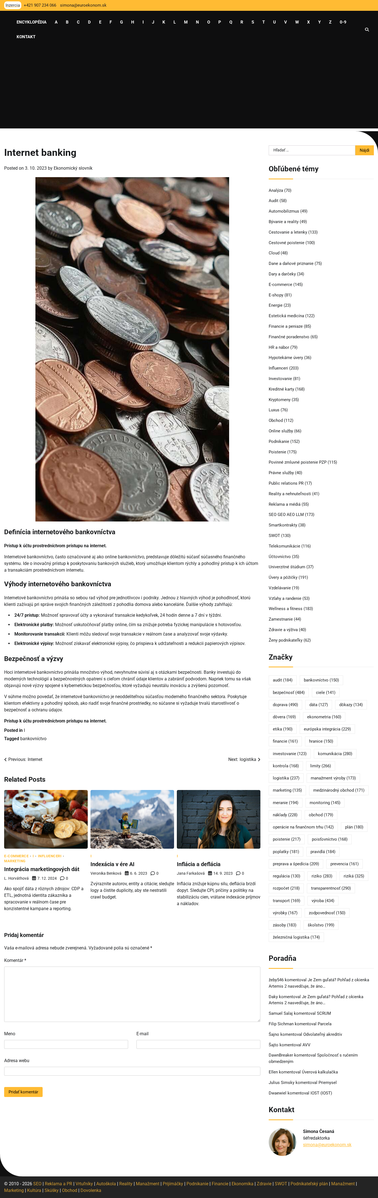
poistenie (287, 839)
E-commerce (16, 856)
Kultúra (34, 1190)
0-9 (343, 22)
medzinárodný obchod (338, 790)
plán (354, 827)
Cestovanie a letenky (288, 232)
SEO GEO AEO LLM (286, 514)
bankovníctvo (33, 738)
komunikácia (335, 753)
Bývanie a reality (284, 221)
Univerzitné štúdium (287, 566)
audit (282, 680)
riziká (354, 876)
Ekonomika (242, 1183)
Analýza (276, 190)
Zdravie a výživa (283, 629)
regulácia (286, 876)
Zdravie (264, 1183)
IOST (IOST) (321, 1093)
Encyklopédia (31, 22)
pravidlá (322, 851)
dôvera (284, 716)
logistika (286, 778)
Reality (126, 1183)
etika (282, 729)
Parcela (325, 1023)
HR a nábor (279, 347)
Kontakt (26, 36)
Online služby (281, 430)
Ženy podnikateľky (285, 640)
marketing (287, 790)
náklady (285, 814)
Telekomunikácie (284, 546)
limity (320, 765)
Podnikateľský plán (309, 1183)
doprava (285, 704)
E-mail (142, 1033)
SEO (37, 1183)
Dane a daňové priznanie (291, 263)
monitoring (325, 802)
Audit (273, 200)
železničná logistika (296, 937)
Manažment (147, 1183)
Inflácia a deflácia (199, 864)
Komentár (15, 960)
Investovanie (280, 378)
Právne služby (281, 472)
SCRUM (324, 1013)
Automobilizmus (284, 211)
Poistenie (277, 452)
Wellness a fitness (285, 608)
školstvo (321, 925)
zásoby (284, 925)
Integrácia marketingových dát (41, 869)
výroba (323, 900)
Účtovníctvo (280, 556)
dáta (318, 704)
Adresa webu (16, 1060)
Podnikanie (279, 441)
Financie (220, 1183)
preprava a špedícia (296, 863)
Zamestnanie (281, 619)
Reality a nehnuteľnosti (290, 493)
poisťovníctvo (330, 839)
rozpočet (286, 888)
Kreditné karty (281, 389)
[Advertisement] (189, 89)
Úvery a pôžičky (283, 577)
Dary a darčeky (282, 274)
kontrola (286, 765)
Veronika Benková (105, 873)
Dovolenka (91, 1190)
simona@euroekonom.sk (327, 1144)
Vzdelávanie (280, 587)
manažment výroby (333, 778)
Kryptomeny (280, 399)
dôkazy (351, 704)
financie (285, 741)
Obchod (276, 420)
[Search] (367, 29)
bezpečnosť (289, 692)
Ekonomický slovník (73, 168)
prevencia (344, 863)
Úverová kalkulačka (320, 1072)
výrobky (285, 912)
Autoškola (106, 1183)
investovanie (290, 753)
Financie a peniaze (286, 326)
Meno (9, 1033)
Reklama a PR (58, 1183)
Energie (276, 305)
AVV (307, 1044)
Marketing (15, 861)
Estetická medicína (286, 315)
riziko (322, 876)
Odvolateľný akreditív (322, 1034)
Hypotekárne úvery (286, 357)
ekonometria (324, 716)
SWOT (274, 535)
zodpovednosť (327, 912)
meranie (285, 802)
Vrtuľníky (84, 1183)
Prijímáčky (173, 1183)
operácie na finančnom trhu (303, 827)
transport (286, 900)
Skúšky (52, 1190)
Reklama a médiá (285, 504)
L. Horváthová (16, 878)
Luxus (274, 409)
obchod (321, 814)
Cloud (274, 253)
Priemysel (328, 1082)
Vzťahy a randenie (285, 598)
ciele (325, 692)
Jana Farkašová (191, 873)
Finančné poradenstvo (289, 336)
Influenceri (50, 856)
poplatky (286, 851)
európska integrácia (327, 729)
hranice (321, 741)
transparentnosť (331, 888)
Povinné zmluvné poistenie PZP (298, 462)
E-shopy (276, 295)
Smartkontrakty (283, 525)
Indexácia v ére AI (112, 864)
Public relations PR (286, 483)
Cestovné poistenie (286, 242)
